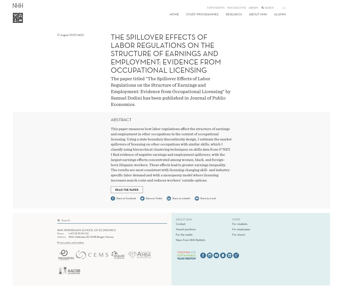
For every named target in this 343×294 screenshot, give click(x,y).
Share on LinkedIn (181, 198)
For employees (241, 229)
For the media (184, 234)
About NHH (258, 14)
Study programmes (202, 14)
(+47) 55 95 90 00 (79, 233)
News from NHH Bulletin (190, 240)
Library (253, 7)
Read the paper (126, 189)
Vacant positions (186, 229)
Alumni (280, 14)
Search (159, 219)
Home (174, 14)
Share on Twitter (154, 198)
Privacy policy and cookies (70, 242)
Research (234, 14)
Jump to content (11, 2)
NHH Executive (236, 7)
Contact (180, 224)
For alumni (238, 234)
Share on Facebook (126, 198)
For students (216, 7)
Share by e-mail (208, 198)
